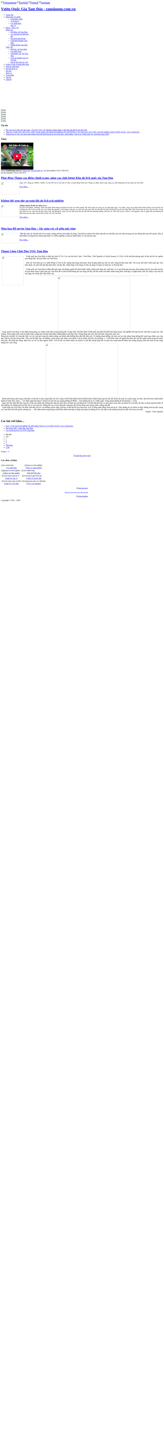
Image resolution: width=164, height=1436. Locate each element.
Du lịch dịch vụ (37, 171)
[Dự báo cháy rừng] (82, 456)
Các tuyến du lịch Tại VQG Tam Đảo (20, 430)
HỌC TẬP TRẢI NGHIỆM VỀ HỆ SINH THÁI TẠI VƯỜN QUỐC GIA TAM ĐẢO (39, 426)
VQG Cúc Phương (33, 484)
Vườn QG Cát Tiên (11, 484)
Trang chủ (26, 171)
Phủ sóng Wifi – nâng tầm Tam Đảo (19, 428)
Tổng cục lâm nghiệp (34, 468)
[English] (22, 2)
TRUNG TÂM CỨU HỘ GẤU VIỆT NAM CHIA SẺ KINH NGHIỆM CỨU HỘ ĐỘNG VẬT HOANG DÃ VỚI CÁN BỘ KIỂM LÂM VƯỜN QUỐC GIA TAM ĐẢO (73, 132)
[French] (33, 2)
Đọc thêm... (24, 187)
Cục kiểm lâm (11, 468)
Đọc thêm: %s (3, 236)
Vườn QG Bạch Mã (33, 478)
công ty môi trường (94, 492)
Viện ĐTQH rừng (33, 473)
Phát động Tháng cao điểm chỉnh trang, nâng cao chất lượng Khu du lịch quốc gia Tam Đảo (57, 177)
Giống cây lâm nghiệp (11, 473)
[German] (44, 2)
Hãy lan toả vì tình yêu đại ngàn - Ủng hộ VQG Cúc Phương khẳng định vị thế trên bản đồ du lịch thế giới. (46, 130)
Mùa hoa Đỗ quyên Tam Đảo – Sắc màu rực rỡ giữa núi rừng (38, 228)
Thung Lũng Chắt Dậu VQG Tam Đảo (24, 251)
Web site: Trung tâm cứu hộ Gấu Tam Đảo (76, 492)
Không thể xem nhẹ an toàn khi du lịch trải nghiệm (32, 200)
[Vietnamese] (9, 2)
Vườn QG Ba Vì (11, 478)
